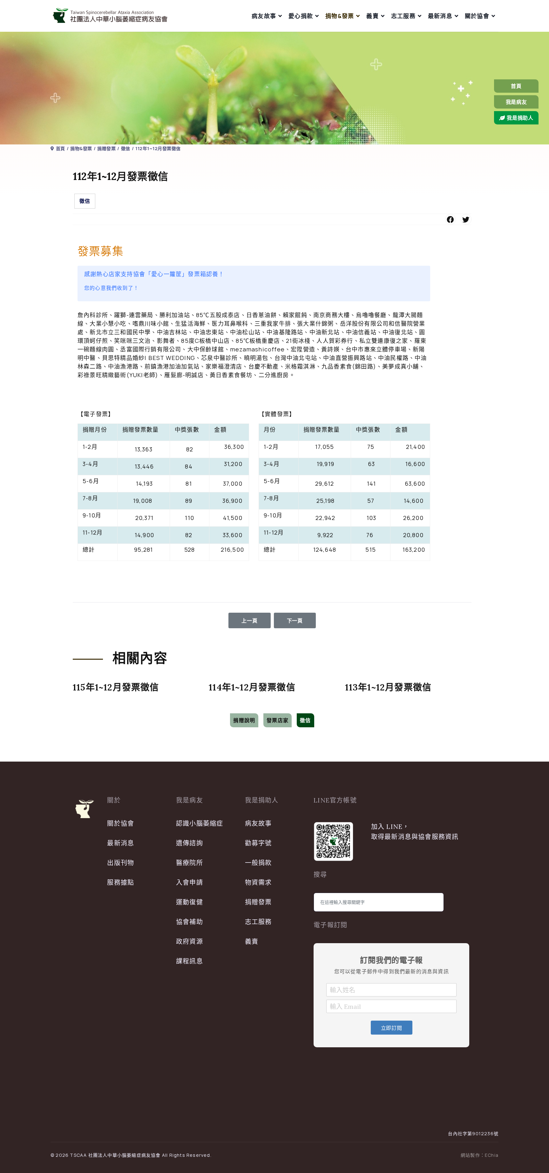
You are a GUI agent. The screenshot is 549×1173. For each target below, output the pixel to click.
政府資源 (189, 941)
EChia (491, 1155)
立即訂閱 (391, 1028)
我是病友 (516, 102)
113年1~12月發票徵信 (388, 687)
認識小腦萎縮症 (199, 823)
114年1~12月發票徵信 (252, 687)
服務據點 (120, 882)
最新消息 (440, 16)
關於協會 (477, 16)
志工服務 (403, 16)
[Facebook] (450, 219)
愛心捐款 (300, 16)
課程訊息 (189, 961)
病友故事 (264, 16)
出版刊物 (120, 863)
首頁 (516, 86)
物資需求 (258, 882)
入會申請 (189, 882)
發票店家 (277, 720)
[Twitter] (466, 219)
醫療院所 (189, 863)
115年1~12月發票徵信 (116, 687)
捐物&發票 (339, 16)
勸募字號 (258, 843)
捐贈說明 (244, 720)
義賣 (372, 16)
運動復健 (189, 902)
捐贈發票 (258, 902)
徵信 (84, 200)
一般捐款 (258, 863)
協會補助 (189, 922)
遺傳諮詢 (189, 843)
